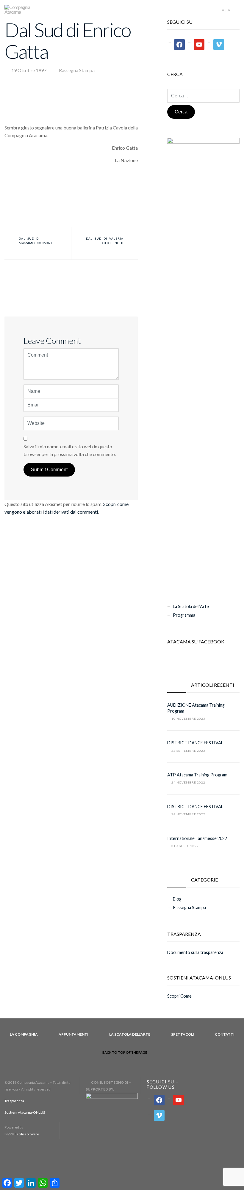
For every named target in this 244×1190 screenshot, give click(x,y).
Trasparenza (14, 1101)
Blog (177, 898)
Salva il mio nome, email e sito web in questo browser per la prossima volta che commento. (70, 450)
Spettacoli (182, 1034)
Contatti (224, 1034)
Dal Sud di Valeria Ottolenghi (104, 241)
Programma (184, 615)
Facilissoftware (27, 1134)
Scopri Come (179, 995)
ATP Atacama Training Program (197, 774)
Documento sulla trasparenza (195, 952)
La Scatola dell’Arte (191, 606)
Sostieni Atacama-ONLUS (24, 1112)
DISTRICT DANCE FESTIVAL (195, 742)
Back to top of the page (124, 1052)
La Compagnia (24, 1034)
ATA (227, 10)
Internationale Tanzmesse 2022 (197, 838)
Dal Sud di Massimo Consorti (36, 241)
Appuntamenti (73, 1034)
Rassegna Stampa (77, 70)
